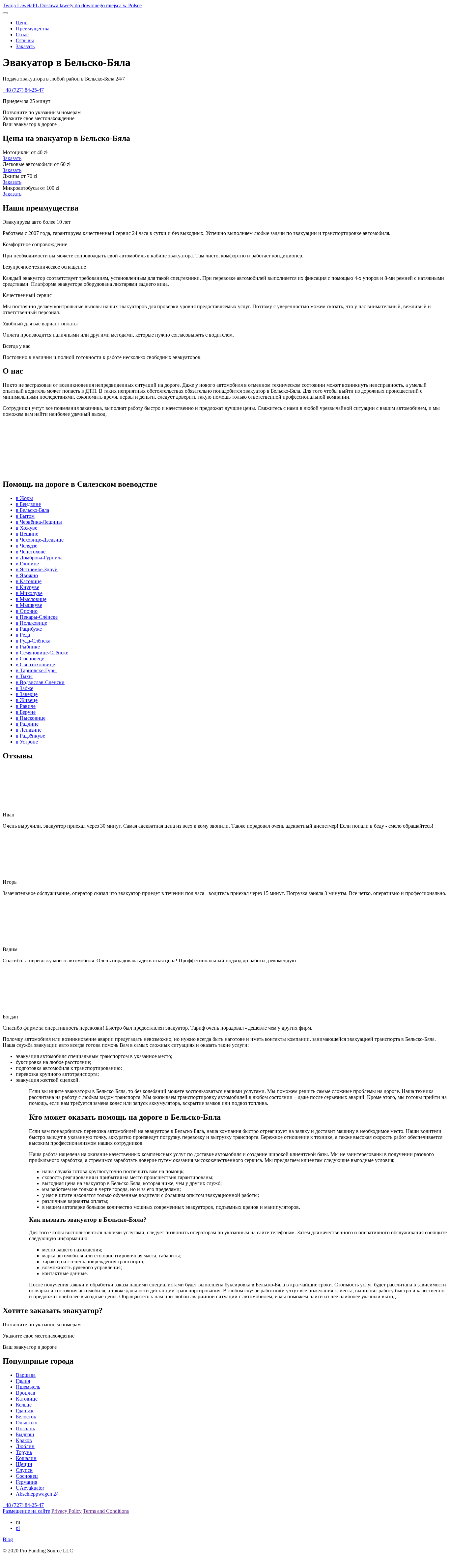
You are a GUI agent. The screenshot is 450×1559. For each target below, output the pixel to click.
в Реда (23, 635)
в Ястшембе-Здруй (37, 569)
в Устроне (27, 742)
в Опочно (27, 611)
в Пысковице (30, 718)
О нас (22, 34)
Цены (22, 22)
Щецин (24, 1464)
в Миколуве (29, 593)
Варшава (26, 1375)
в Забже (24, 688)
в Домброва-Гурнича (39, 557)
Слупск (24, 1470)
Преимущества (32, 28)
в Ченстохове (30, 551)
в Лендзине (29, 730)
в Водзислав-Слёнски (40, 682)
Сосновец (27, 1476)
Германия (26, 1482)
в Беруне (26, 712)
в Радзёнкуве (30, 736)
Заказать (25, 46)
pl (18, 1528)
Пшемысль (28, 1387)
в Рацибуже (29, 629)
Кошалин (26, 1458)
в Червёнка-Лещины (39, 522)
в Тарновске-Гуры (36, 670)
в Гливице (27, 563)
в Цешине (27, 534)
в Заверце (27, 694)
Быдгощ (25, 1434)
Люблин (25, 1446)
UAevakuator (30, 1488)
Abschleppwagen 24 (37, 1494)
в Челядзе (26, 545)
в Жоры (24, 498)
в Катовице (29, 581)
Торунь (24, 1452)
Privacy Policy (66, 1511)
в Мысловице (31, 599)
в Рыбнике (28, 646)
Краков (24, 1440)
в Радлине (27, 724)
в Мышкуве (29, 605)
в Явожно (27, 575)
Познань (25, 1428)
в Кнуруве (27, 587)
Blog (8, 1539)
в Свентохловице (35, 664)
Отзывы (25, 40)
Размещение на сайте (26, 1511)
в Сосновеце (30, 658)
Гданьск (25, 1410)
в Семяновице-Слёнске (42, 652)
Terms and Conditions (106, 1511)
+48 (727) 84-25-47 (23, 90)
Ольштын (27, 1422)
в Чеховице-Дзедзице (40, 540)
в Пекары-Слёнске (37, 617)
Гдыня (23, 1381)
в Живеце (27, 700)
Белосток (26, 1416)
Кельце (24, 1405)
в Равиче (26, 706)
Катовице (27, 1399)
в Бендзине (28, 504)
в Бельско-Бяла (32, 510)
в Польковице (31, 623)
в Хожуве (26, 528)
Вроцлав (25, 1393)
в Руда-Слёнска (33, 641)
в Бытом (25, 516)
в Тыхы (24, 676)
